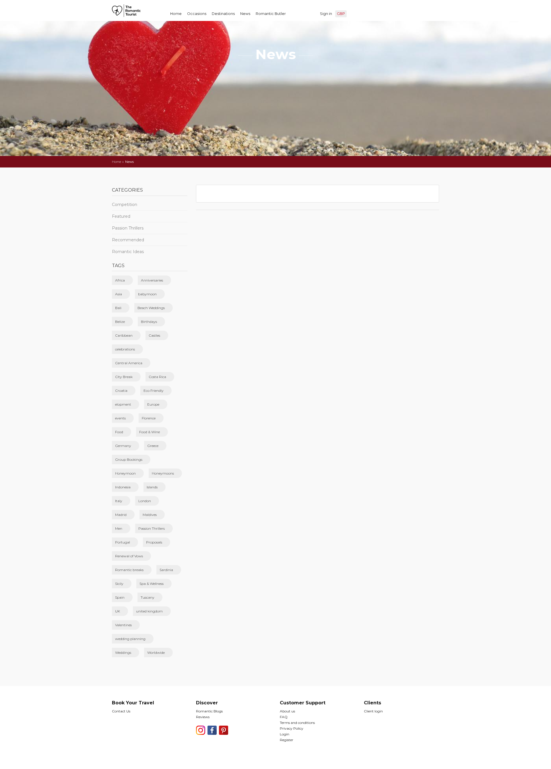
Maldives (150, 514)
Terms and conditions (297, 722)
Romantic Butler (271, 13)
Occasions (196, 13)
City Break (124, 377)
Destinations (223, 13)
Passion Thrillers (127, 228)
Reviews (202, 717)
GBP (341, 13)
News (245, 13)
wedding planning (130, 639)
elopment (123, 404)
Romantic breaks (129, 570)
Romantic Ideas (128, 251)
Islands (152, 487)
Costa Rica (157, 377)
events (120, 418)
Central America (128, 363)
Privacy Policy (291, 728)
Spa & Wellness (151, 583)
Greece (152, 446)
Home (176, 13)
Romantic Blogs (209, 711)
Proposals (154, 542)
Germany (123, 446)
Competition (124, 204)
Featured (121, 216)
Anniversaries (152, 280)
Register (286, 740)
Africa (120, 280)
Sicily (119, 583)
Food (119, 432)
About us (287, 711)
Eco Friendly (153, 390)
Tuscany (147, 597)
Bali (118, 308)
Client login (373, 711)
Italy (118, 501)
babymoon (147, 294)
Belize (120, 321)
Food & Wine (149, 432)
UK (117, 611)
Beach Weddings (151, 308)
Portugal (122, 542)
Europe (153, 404)
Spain (120, 597)
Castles (154, 335)
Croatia (121, 390)
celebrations (125, 349)
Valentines (123, 625)
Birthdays (149, 321)
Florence (149, 418)
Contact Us (121, 711)
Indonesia (123, 487)
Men (118, 528)
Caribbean (124, 335)
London (144, 501)
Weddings (123, 652)
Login (284, 734)
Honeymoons (163, 473)
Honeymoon (125, 473)
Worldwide (156, 652)
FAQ (284, 717)
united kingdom (149, 611)
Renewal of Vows (129, 556)
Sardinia (166, 570)
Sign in (326, 13)
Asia (118, 294)
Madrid (121, 514)
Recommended (128, 239)
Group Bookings (128, 459)
